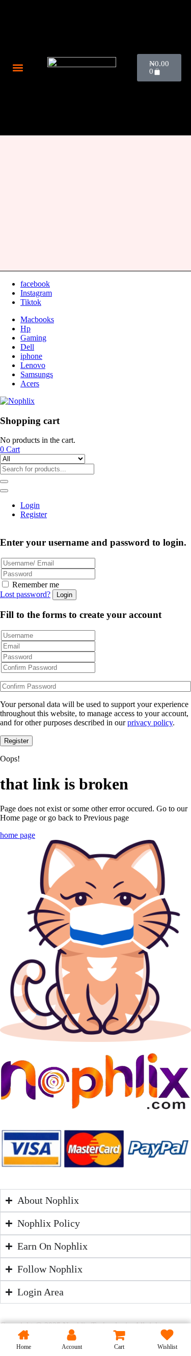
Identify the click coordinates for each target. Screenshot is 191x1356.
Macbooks (37, 319)
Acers (29, 383)
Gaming (33, 337)
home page (17, 835)
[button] (18, 67)
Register (33, 514)
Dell (27, 347)
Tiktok (30, 302)
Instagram (36, 293)
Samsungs (36, 374)
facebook (35, 283)
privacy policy (150, 722)
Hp (25, 328)
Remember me (35, 584)
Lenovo (32, 365)
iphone (31, 356)
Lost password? (25, 594)
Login (30, 505)
